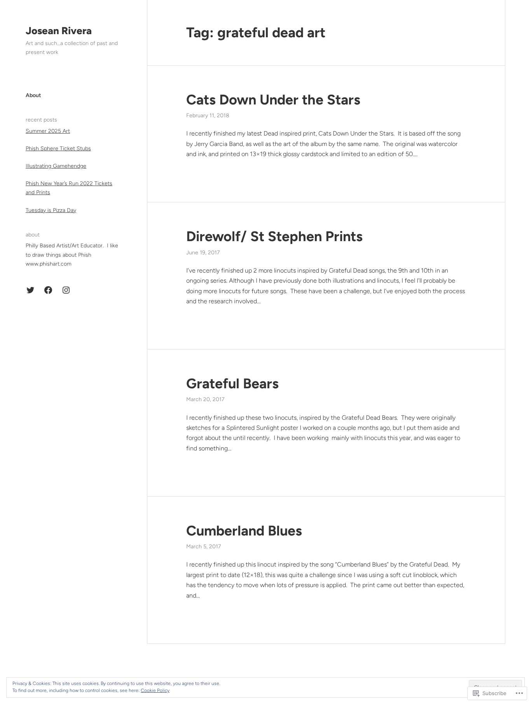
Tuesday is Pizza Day (51, 210)
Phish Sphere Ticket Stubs (58, 148)
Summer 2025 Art (48, 131)
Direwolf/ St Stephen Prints (274, 236)
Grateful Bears (232, 383)
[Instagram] (66, 290)
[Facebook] (48, 290)
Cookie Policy (155, 690)
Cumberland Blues (244, 530)
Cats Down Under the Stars (273, 99)
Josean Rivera (59, 30)
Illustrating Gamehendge (56, 166)
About (33, 95)
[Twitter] (30, 290)
